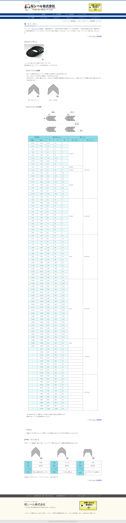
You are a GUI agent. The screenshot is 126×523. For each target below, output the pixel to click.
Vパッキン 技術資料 (96, 36)
